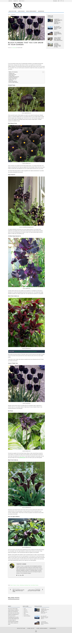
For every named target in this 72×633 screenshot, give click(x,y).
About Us (25, 609)
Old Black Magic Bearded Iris (14, 76)
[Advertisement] (46, 5)
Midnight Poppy (11, 73)
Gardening (41, 11)
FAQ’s (25, 613)
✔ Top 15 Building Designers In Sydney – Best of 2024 (57, 45)
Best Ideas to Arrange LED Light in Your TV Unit (34, 590)
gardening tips (22, 457)
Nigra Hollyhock (12, 75)
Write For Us (26, 612)
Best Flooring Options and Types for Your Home (18, 591)
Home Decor (21, 11)
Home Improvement (31, 11)
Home (9, 14)
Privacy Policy (26, 614)
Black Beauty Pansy (12, 74)
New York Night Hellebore (13, 82)
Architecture (12, 11)
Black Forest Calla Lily (13, 81)
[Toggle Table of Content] (43, 72)
